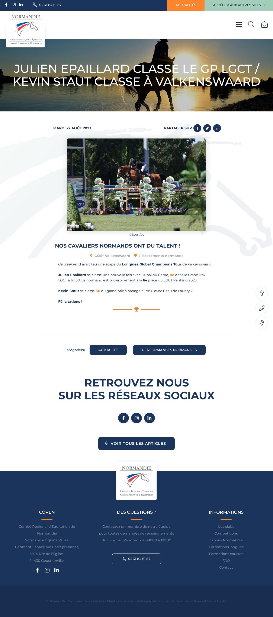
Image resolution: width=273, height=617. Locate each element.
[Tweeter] (207, 128)
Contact (226, 567)
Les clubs (226, 527)
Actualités (186, 5)
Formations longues (226, 547)
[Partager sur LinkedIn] (217, 128)
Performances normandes (169, 350)
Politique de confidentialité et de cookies (169, 601)
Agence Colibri (215, 601)
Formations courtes (226, 554)
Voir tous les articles (138, 443)
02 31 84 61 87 (49, 5)
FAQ (226, 561)
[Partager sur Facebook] (197, 128)
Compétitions (226, 533)
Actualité (108, 350)
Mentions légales (120, 601)
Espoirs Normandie (226, 540)
